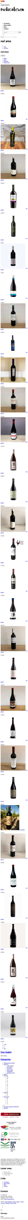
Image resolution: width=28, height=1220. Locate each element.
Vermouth (9, 1071)
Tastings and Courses (9, 1063)
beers (5, 1074)
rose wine (9, 1068)
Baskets (6, 1108)
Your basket (6, 1052)
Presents (6, 1096)
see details (22, 829)
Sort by (3, 55)
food (5, 1075)
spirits (5, 1092)
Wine (5, 47)
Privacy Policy (16, 1201)
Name (5, 58)
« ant (5, 1044)
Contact (6, 29)
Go (19, 32)
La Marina (7, 23)
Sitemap (7, 1203)
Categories (6, 1059)
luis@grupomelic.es (9, 1199)
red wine (6, 48)
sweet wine (9, 1070)
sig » (5, 1048)
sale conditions (8, 1201)
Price (5, 59)
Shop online (7, 25)
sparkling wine (10, 1072)
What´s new (7, 62)
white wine (9, 1065)
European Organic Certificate (11, 1106)
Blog (5, 27)
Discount (6, 61)
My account (13, 1203)
